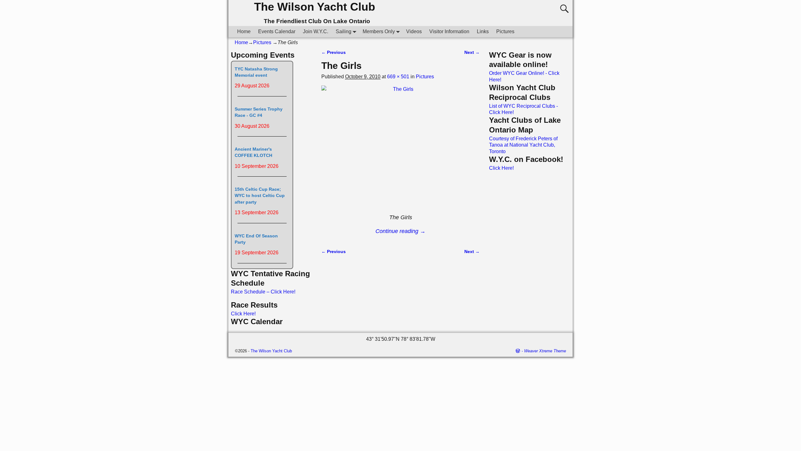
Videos (414, 31)
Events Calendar (276, 31)
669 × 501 (398, 76)
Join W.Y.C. (315, 31)
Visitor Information (449, 31)
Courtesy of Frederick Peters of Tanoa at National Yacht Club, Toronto (523, 145)
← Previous (333, 52)
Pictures (505, 31)
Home (244, 31)
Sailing (343, 31)
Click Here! (243, 313)
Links (483, 31)
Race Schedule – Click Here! (263, 291)
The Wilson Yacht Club (314, 6)
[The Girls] (400, 149)
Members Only (379, 31)
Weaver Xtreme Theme (545, 351)
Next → (472, 52)
